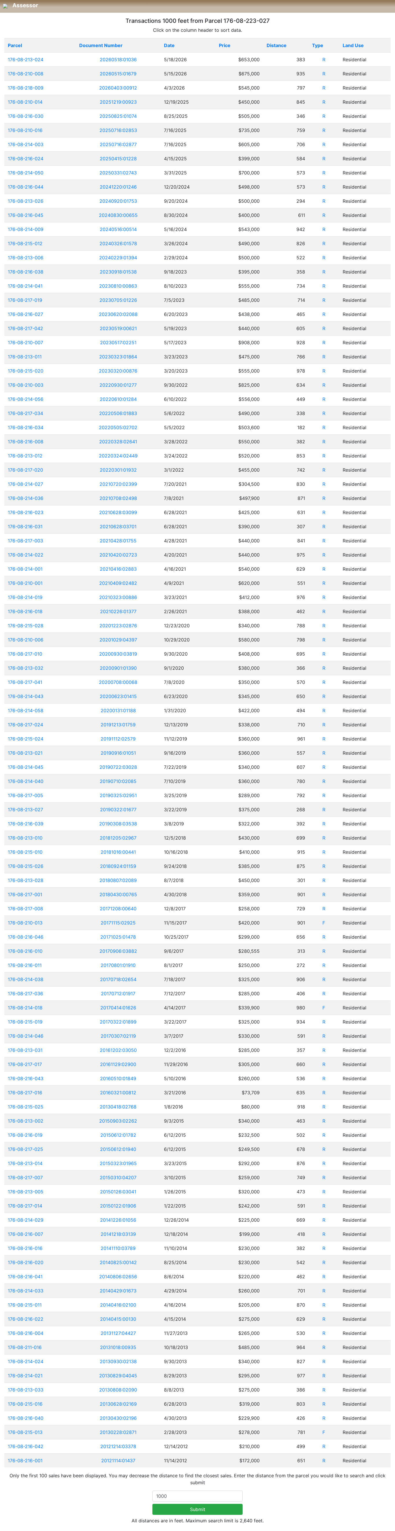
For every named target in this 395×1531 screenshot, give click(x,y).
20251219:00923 (118, 102)
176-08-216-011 (25, 965)
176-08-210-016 (25, 130)
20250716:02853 (118, 130)
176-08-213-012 (25, 456)
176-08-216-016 (25, 1248)
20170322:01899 (118, 1022)
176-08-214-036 (25, 498)
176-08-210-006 (25, 640)
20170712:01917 (118, 993)
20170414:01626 (118, 1008)
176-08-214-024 (25, 1361)
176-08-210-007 (25, 342)
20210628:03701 (118, 526)
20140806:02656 (118, 1276)
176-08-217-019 (25, 300)
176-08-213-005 (25, 1192)
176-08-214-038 (25, 979)
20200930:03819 (118, 654)
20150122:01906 (118, 1206)
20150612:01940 (118, 1149)
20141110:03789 (118, 1248)
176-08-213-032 (25, 668)
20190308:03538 (118, 824)
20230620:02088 (118, 314)
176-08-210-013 (25, 923)
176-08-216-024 (25, 158)
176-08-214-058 (25, 710)
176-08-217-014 (25, 1206)
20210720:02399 (118, 484)
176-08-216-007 (25, 1234)
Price (224, 45)
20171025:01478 (118, 937)
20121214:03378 (118, 1446)
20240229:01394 (118, 258)
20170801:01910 (118, 965)
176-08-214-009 (25, 229)
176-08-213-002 (25, 1121)
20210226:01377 (118, 611)
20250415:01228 (118, 158)
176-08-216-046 (25, 937)
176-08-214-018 (25, 1008)
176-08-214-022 (25, 555)
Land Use (353, 45)
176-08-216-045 (25, 215)
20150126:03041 (118, 1192)
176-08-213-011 (25, 357)
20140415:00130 (118, 1319)
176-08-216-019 (25, 1135)
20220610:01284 (118, 399)
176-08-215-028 (25, 625)
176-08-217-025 (25, 1149)
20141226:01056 (118, 1220)
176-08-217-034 (25, 413)
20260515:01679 (118, 74)
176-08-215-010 (25, 852)
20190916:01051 (118, 753)
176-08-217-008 (25, 908)
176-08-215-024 (25, 739)
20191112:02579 (118, 739)
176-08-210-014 (25, 102)
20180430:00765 (118, 894)
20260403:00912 (118, 88)
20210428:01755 (118, 541)
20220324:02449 (118, 456)
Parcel (15, 45)
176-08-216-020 (25, 1262)
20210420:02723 (118, 555)
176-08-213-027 (25, 809)
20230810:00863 (118, 286)
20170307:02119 (118, 1036)
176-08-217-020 (25, 470)
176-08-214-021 (25, 1376)
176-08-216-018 (25, 611)
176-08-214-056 (25, 399)
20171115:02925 (118, 923)
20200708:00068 (118, 682)
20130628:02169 (118, 1404)
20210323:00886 (118, 597)
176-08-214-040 (25, 781)
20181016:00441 (118, 852)
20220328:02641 (118, 441)
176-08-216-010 (25, 951)
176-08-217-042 (25, 328)
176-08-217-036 (25, 993)
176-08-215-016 (25, 1404)
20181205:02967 (118, 838)
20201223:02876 (118, 625)
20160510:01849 (118, 1078)
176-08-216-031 (25, 526)
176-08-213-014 (25, 1163)
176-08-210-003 (25, 385)
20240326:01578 (118, 243)
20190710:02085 (118, 781)
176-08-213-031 (25, 1050)
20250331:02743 (118, 173)
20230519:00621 (118, 328)
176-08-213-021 (25, 753)
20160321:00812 (118, 1092)
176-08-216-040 (25, 1418)
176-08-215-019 (25, 1022)
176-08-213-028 (25, 880)
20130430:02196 (118, 1418)
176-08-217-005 (25, 795)
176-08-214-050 (25, 173)
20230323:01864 (118, 357)
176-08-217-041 (25, 682)
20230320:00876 (118, 371)
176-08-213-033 (25, 1390)
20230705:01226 (118, 300)
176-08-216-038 (25, 272)
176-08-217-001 (25, 894)
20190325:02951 (118, 795)
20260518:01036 (118, 59)
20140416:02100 (118, 1305)
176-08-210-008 (25, 74)
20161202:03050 (118, 1050)
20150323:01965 (118, 1163)
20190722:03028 (118, 767)
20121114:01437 (118, 1460)
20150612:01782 (118, 1135)
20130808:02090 (118, 1390)
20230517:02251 (118, 342)
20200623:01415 (118, 696)
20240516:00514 (118, 229)
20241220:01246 (118, 187)
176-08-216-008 (25, 441)
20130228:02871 (118, 1432)
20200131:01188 (118, 710)
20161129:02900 (118, 1064)
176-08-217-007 (25, 1177)
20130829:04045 (118, 1376)
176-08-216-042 (25, 1446)
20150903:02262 (118, 1121)
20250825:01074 (118, 116)
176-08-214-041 (25, 286)
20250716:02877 (118, 144)
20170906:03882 (118, 951)
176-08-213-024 (25, 59)
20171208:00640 (118, 908)
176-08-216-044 (25, 187)
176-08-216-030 (25, 116)
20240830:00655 (118, 215)
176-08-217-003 (25, 541)
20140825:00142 (118, 1262)
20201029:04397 (118, 640)
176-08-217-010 (25, 654)
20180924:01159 (118, 866)
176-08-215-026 (25, 866)
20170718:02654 (118, 979)
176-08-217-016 (25, 1092)
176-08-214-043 (25, 696)
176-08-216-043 (25, 1078)
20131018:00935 (118, 1347)
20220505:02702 (118, 427)
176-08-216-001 (25, 1460)
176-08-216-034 (25, 427)
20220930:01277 (118, 385)
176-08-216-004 (25, 1333)
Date (169, 45)
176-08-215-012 (25, 243)
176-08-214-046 (25, 1036)
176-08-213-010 (25, 838)
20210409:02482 (118, 583)
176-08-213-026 (25, 201)
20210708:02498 (118, 498)
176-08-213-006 (25, 258)
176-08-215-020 (25, 371)
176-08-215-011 (25, 1305)
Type (317, 45)
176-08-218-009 (25, 88)
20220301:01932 (118, 470)
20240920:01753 (118, 201)
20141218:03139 (118, 1234)
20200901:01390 (118, 668)
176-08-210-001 (25, 583)
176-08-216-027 (25, 314)
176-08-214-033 (25, 1291)
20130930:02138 (118, 1361)
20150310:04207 (118, 1177)
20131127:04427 (118, 1333)
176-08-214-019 (25, 597)
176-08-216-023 (25, 512)
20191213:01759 (118, 725)
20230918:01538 (118, 272)
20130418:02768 (118, 1107)
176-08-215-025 (25, 1107)
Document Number (101, 45)
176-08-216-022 (25, 1319)
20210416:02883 (118, 569)
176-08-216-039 (25, 824)
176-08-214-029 (25, 1220)
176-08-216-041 (25, 1276)
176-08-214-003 (25, 144)
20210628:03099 (118, 512)
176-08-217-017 (25, 1064)
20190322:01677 (118, 809)
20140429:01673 (118, 1291)
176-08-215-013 (25, 1432)
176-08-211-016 (25, 1347)
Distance (277, 45)
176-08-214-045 (25, 767)
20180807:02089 (118, 880)
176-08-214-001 (25, 569)
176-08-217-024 (25, 725)
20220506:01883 (118, 413)
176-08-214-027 (25, 484)
